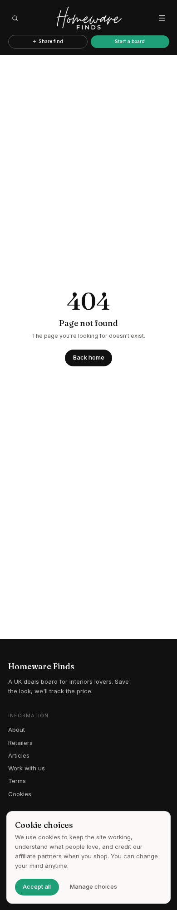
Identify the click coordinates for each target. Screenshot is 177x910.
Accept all (37, 886)
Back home (88, 357)
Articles (19, 755)
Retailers (20, 742)
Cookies (19, 794)
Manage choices (93, 886)
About (16, 729)
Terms (17, 780)
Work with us (26, 768)
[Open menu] (162, 18)
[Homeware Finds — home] (88, 18)
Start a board (130, 41)
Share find (51, 41)
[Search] (15, 18)
